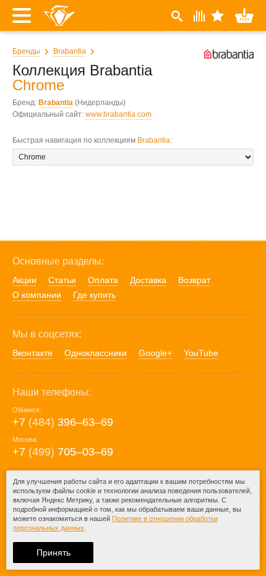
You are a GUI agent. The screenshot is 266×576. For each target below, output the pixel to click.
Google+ (155, 353)
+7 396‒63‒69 (62, 422)
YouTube (201, 353)
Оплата (103, 280)
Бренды (26, 51)
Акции (24, 280)
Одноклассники (95, 353)
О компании (36, 295)
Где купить (94, 295)
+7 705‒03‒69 (62, 452)
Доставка (148, 280)
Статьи (62, 280)
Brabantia (69, 51)
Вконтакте (32, 353)
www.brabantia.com (118, 114)
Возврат (194, 280)
